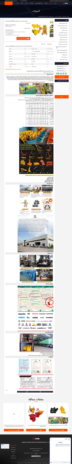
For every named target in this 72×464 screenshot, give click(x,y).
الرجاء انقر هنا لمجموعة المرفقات (48, 72)
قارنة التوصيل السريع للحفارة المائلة (46, 391)
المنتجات (51, 3)
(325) (63, 59)
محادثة (9, 3)
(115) (63, 37)
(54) (61, 47)
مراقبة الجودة (13, 451)
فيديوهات (46, 3)
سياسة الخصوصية (13, 457)
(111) (63, 23)
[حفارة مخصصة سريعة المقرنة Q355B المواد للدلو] (39, 29)
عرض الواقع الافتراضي (39, 3)
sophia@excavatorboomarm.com (12, 0)
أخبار (13, 453)
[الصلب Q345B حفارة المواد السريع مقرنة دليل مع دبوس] (32, 413)
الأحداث (22, 3)
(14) (62, 52)
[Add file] (69, 462)
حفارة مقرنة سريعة (58, 16)
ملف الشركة (13, 447)
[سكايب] (63, 73)
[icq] (57, 73)
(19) (64, 30)
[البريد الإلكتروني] (58, 73)
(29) (63, 39)
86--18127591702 (24, 0)
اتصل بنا (26, 3)
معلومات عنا (31, 3)
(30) (63, 44)
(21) (62, 50)
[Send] (51, 462)
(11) (63, 32)
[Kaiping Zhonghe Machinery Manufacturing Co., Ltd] (65, 3)
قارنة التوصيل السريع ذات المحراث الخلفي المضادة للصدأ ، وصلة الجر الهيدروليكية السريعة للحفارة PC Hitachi (54, 426)
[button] (51, 36)
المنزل (55, 3)
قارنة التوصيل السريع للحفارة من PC (33, 391)
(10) (64, 54)
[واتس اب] (61, 74)
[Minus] (51, 439)
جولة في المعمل (13, 449)
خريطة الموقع (13, 455)
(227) (62, 25)
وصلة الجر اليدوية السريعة (22, 391)
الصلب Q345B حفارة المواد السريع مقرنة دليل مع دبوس (31, 425)
